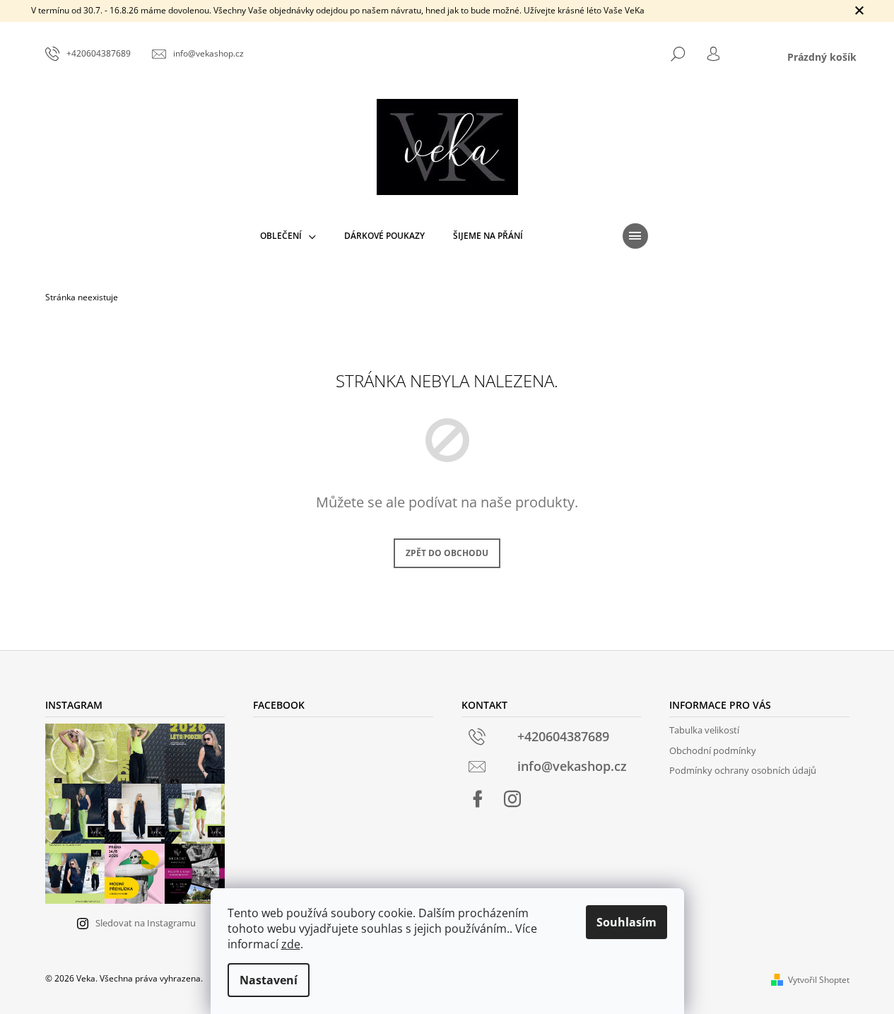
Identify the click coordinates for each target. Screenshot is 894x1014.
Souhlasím (626, 922)
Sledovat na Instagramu (145, 922)
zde (290, 944)
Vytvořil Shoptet (818, 980)
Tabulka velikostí (704, 730)
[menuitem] (288, 236)
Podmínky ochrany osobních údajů (742, 770)
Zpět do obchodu (447, 553)
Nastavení (269, 980)
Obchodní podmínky (712, 750)
